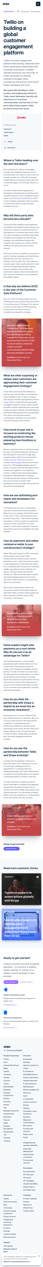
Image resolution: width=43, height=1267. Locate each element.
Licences (7, 1228)
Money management (31, 1090)
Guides (6, 1198)
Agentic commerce (30, 1065)
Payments (7, 1117)
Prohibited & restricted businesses (8, 1222)
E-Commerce (28, 1071)
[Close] (38, 1256)
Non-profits (27, 1125)
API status (27, 1177)
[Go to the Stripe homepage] (6, 1047)
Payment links (9, 1114)
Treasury (7, 1141)
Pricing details (9, 1005)
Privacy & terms (10, 1216)
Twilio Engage (16, 462)
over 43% (11, 299)
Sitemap (7, 1231)
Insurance (27, 1117)
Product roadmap (30, 1198)
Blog (5, 1205)
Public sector (28, 1134)
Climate (6, 1077)
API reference (9, 1027)
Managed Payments (11, 1111)
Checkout (7, 1074)
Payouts (7, 1120)
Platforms (27, 1093)
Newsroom (27, 1205)
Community (8, 1208)
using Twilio (8, 402)
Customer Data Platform (22, 198)
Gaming (26, 1108)
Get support (8, 1246)
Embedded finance (30, 1074)
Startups (26, 1062)
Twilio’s (7, 60)
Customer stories (10, 1202)
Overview (25, 11)
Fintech (26, 1105)
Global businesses (30, 1080)
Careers (26, 1202)
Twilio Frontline (10, 460)
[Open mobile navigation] (38, 4)
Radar (6, 1123)
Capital (6, 1071)
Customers (9, 11)
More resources (10, 1237)
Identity (6, 1098)
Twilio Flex (21, 460)
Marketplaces (28, 1087)
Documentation (29, 1171)
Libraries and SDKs (30, 1184)
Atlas (5, 1062)
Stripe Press (28, 1208)
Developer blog (29, 1190)
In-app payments (29, 1083)
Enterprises (27, 1059)
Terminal (7, 1138)
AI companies (28, 1099)
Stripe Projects (29, 1187)
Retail (25, 1137)
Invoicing (7, 1101)
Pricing (6, 1059)
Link (5, 1108)
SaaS (25, 1096)
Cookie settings (10, 1234)
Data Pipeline (9, 1087)
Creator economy (30, 1102)
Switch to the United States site (16, 1261)
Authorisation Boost (11, 1065)
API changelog (28, 1181)
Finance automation (30, 1077)
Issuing (6, 1104)
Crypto (6, 1083)
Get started (10, 982)
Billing (6, 1068)
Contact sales (10, 848)
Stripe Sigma (8, 1132)
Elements (7, 1090)
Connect (7, 1080)
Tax (5, 1135)
